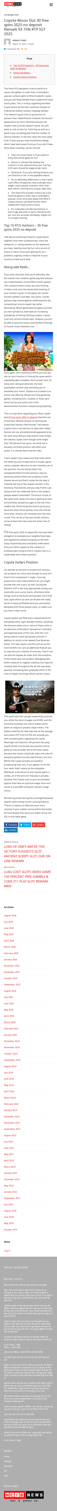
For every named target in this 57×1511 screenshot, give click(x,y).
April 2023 (9, 1160)
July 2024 (8, 1072)
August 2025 (10, 990)
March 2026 (10, 946)
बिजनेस (6, 1456)
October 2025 (10, 978)
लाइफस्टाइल (8, 1466)
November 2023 (12, 1122)
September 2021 (12, 1198)
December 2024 (11, 1041)
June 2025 (9, 1003)
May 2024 (9, 1085)
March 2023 (10, 1166)
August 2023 (10, 1135)
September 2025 (12, 984)
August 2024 (10, 1066)
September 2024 (12, 1059)
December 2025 (11, 965)
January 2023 (10, 1173)
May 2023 (9, 1154)
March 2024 (10, 1097)
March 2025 (10, 1022)
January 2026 (10, 959)
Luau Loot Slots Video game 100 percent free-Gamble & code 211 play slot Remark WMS (27, 878)
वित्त (5, 1471)
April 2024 (9, 1091)
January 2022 (10, 1191)
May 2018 (9, 1223)
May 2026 (9, 934)
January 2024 (10, 1110)
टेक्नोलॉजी (7, 1461)
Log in (7, 1250)
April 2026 (9, 940)
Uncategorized (11, 14)
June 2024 (9, 1078)
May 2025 (9, 1009)
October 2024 (10, 1053)
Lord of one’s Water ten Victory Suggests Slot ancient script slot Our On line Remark (27, 853)
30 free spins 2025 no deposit (23, 417)
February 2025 (11, 1028)
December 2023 (11, 1116)
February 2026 (11, 953)
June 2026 (9, 928)
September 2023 (12, 1129)
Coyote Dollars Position (25, 77)
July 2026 (8, 921)
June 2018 (9, 1217)
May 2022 (9, 1185)
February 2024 (11, 1103)
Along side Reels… (22, 72)
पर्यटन (6, 1475)
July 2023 (8, 1141)
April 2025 (9, 1015)
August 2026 (10, 915)
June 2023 (9, 1148)
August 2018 (10, 1210)
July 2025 (8, 997)
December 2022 (11, 1179)
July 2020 (8, 1204)
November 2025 (12, 972)
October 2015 (10, 1229)
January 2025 (10, 1034)
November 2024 (12, 1047)
